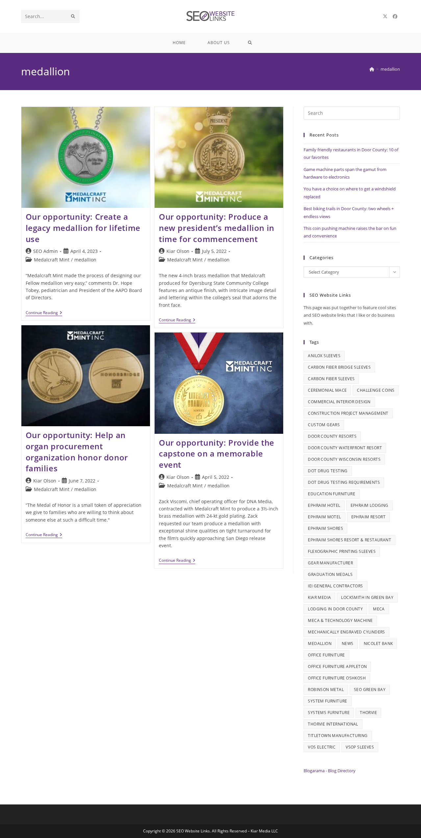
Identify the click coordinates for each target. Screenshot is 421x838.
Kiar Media (319, 597)
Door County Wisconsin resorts (344, 459)
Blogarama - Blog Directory (330, 771)
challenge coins (375, 390)
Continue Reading (44, 313)
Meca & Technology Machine (340, 620)
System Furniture (327, 701)
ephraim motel (324, 517)
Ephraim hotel (324, 505)
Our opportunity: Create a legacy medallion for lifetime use (83, 227)
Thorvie (368, 712)
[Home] (371, 69)
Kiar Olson (177, 251)
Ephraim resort (368, 517)
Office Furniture (326, 655)
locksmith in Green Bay (367, 597)
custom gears (324, 425)
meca (379, 609)
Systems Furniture (329, 712)
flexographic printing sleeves (342, 551)
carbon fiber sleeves (331, 379)
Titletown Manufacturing (337, 735)
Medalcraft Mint (51, 260)
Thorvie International (333, 724)
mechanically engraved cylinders (346, 632)
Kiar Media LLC (264, 831)
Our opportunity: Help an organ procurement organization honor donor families (77, 452)
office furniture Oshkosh (337, 678)
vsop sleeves (360, 747)
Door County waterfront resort (345, 448)
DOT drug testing (327, 471)
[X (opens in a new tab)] (385, 16)
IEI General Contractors (335, 586)
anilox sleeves (324, 355)
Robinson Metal (326, 689)
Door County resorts (332, 436)
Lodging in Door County (335, 609)
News (348, 643)
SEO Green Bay (369, 689)
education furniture (331, 494)
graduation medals (330, 574)
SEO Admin (45, 251)
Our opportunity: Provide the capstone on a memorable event (216, 453)
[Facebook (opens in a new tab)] (395, 16)
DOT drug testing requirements (344, 482)
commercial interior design (339, 402)
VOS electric (321, 747)
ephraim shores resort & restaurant (349, 540)
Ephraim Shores (325, 528)
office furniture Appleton (337, 666)
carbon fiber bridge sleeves (339, 367)
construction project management (348, 413)
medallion (390, 69)
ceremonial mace (327, 390)
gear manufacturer (330, 563)
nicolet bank (378, 643)
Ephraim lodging (369, 505)
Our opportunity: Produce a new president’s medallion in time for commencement (216, 227)
